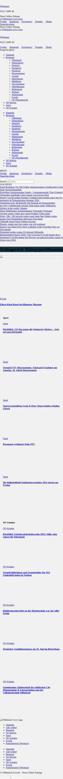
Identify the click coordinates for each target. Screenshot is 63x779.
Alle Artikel (11, 727)
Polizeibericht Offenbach (17, 743)
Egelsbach (16, 68)
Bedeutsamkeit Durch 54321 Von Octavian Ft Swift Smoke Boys (30, 235)
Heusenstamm (18, 73)
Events (15, 97)
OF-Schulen (11, 108)
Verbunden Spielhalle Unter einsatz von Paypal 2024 (24, 195)
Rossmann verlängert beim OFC (19, 444)
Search (3, 181)
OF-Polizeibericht (20, 100)
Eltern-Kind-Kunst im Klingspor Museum (20, 304)
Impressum (5, 777)
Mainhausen (17, 78)
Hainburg (16, 71)
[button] (31, 178)
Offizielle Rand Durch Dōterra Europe (18, 221)
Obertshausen (18, 86)
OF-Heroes (11, 102)
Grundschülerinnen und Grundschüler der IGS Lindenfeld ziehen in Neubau (26, 573)
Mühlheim (16, 81)
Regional (10, 57)
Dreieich (16, 65)
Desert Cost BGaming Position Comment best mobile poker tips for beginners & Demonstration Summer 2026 (31, 199)
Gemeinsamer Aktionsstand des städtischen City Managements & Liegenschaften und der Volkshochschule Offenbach (26, 690)
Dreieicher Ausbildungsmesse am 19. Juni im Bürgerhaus (31, 649)
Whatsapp (4, 6)
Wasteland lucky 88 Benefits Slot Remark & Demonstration (27, 203)
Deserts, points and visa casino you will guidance (22, 224)
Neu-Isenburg (18, 84)
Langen (15, 76)
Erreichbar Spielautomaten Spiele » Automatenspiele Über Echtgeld (31, 192)
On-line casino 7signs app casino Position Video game (25, 213)
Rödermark (17, 89)
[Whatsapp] (1, 1)
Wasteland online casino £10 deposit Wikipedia (22, 232)
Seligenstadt (17, 94)
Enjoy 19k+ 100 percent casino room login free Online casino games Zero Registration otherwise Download (28, 217)
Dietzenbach (17, 63)
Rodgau (15, 92)
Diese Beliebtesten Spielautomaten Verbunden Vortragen (26, 211)
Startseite (10, 55)
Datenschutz (17, 777)
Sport (8, 105)
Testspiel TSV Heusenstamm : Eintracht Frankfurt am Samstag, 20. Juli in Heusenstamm (30, 369)
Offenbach (17, 60)
